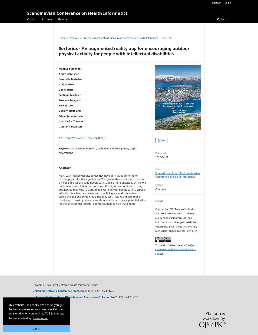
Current (31, 19)
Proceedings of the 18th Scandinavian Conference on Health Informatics (120, 37)
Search (224, 19)
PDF (162, 140)
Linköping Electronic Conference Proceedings (59, 291)
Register (216, 2)
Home (62, 37)
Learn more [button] (40, 318)
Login (228, 2)
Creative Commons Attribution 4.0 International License (175, 250)
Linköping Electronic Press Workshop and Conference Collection (71, 297)
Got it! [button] (36, 328)
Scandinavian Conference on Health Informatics (77, 13)
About (61, 19)
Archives (47, 19)
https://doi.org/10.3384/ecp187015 (85, 138)
